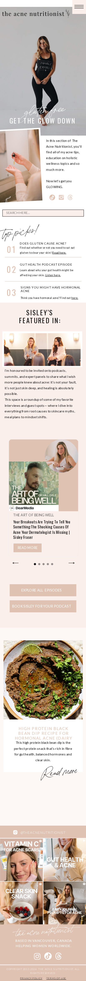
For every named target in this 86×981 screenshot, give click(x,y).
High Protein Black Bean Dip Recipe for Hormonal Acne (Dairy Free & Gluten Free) (43, 735)
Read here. (59, 252)
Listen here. (53, 275)
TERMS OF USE (56, 978)
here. (74, 297)
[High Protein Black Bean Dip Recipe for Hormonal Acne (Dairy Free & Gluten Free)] (43, 679)
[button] (35, 564)
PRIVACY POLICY (31, 978)
